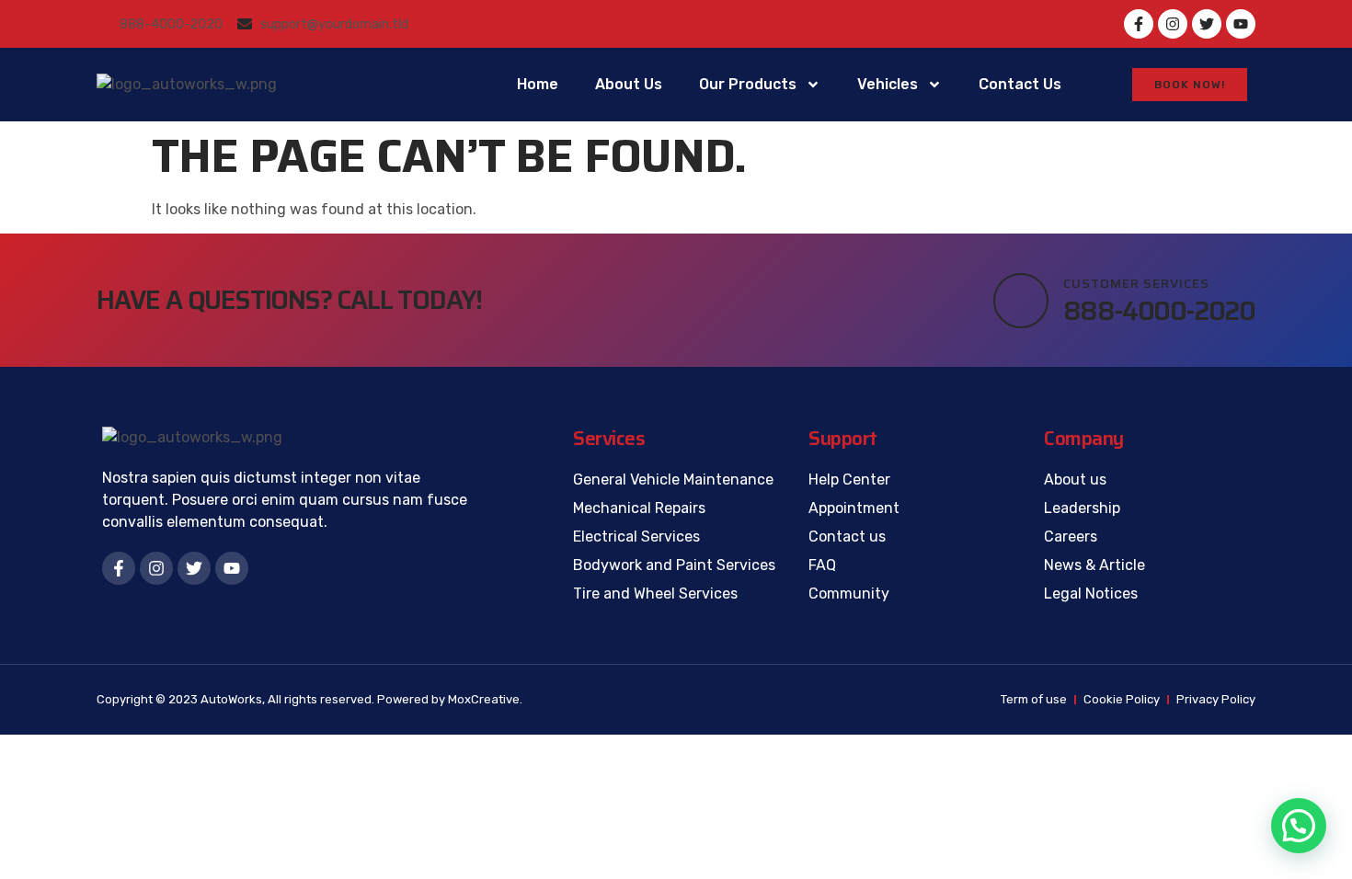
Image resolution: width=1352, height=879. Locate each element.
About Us (628, 84)
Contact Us (1020, 84)
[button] (1298, 825)
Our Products (747, 84)
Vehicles (887, 84)
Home (537, 84)
